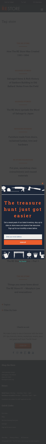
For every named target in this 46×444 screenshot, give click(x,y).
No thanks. (23, 261)
